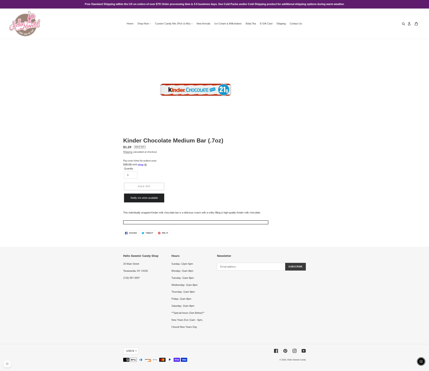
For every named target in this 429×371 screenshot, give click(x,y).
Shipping (127, 152)
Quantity (128, 168)
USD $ (130, 350)
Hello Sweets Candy (296, 360)
